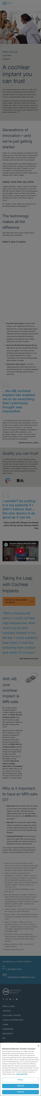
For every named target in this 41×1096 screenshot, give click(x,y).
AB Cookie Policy (22, 1074)
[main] (20, 1069)
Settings (20, 1080)
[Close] (38, 1045)
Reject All (20, 1086)
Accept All (20, 1092)
